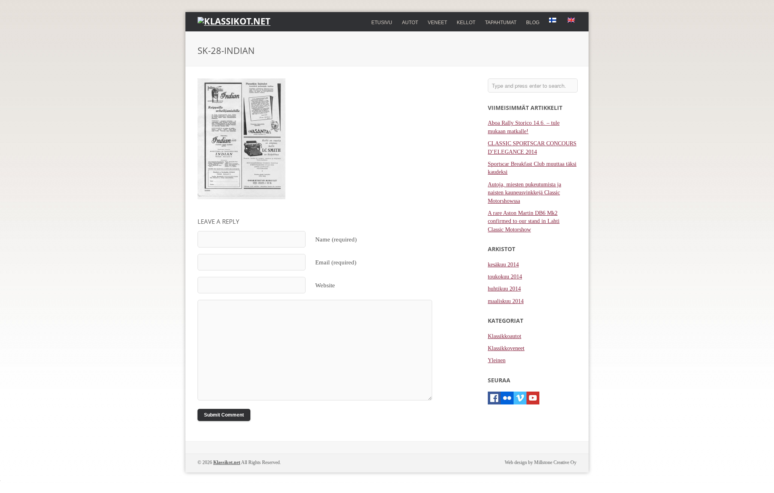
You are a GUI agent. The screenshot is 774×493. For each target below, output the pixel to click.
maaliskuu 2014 (506, 301)
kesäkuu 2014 (503, 265)
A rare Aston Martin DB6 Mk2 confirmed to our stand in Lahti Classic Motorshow (524, 221)
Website (325, 285)
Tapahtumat (500, 22)
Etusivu (381, 22)
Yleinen (497, 360)
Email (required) (335, 262)
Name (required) (336, 239)
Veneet (437, 21)
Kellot (466, 21)
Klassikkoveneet (506, 348)
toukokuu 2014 (505, 277)
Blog (532, 22)
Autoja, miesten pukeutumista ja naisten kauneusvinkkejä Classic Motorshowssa (524, 193)
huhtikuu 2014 (504, 289)
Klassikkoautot (504, 336)
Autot (410, 21)
